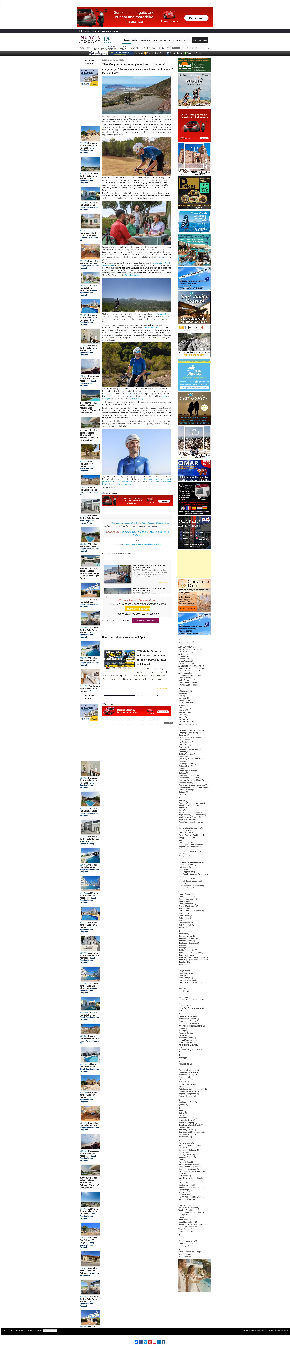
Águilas (134, 40)
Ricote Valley (137, 398)
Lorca (161, 40)
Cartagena (106, 398)
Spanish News (164, 48)
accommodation (151, 327)
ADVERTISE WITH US (98, 31)
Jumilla (155, 40)
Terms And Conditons (249, 1330)
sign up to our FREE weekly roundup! (141, 544)
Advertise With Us (282, 1330)
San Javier (187, 40)
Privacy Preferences (50, 1331)
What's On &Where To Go (110, 48)
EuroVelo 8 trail (164, 314)
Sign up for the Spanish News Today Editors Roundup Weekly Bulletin (140, 523)
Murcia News (85, 48)
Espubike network (133, 275)
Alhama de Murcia (145, 40)
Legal (268, 1330)
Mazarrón (179, 40)
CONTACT (87, 31)
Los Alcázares (169, 40)
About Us (273, 1330)
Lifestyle (134, 48)
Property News (148, 48)
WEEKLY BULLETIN (112, 31)
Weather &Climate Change (97, 48)
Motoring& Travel (124, 48)
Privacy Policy (261, 1330)
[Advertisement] (194, 564)
